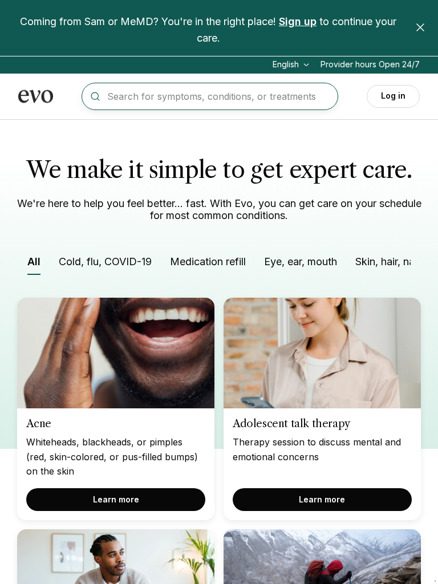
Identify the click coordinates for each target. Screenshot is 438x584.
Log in (393, 95)
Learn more (116, 499)
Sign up (298, 21)
